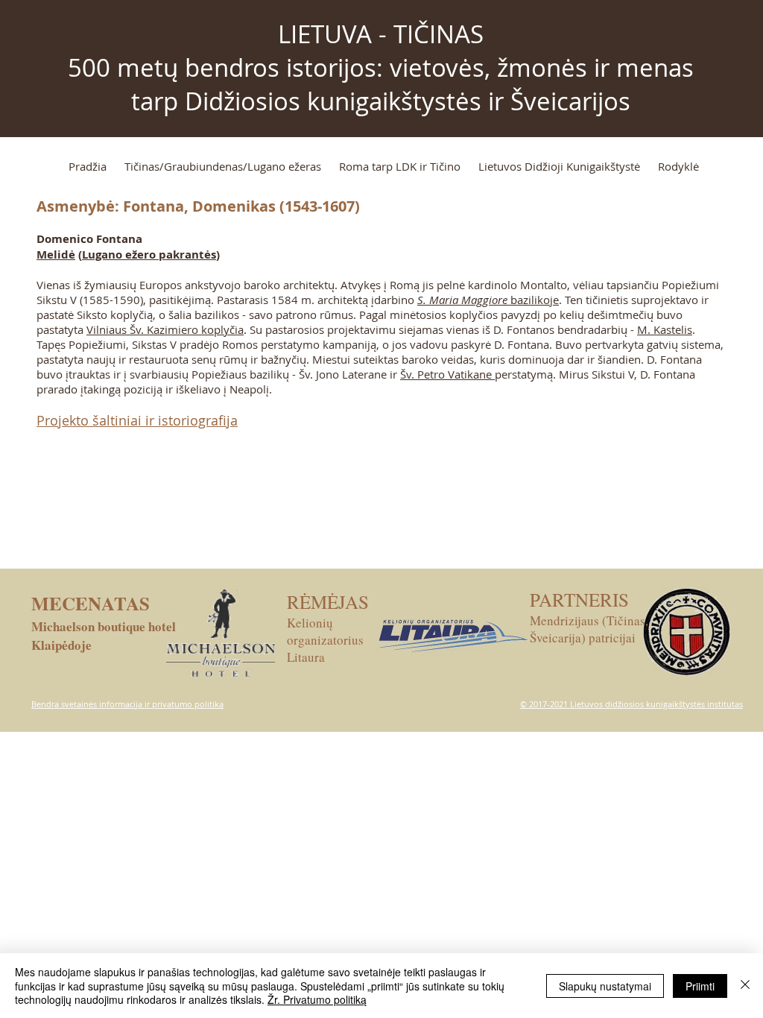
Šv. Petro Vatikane (447, 374)
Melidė (56, 254)
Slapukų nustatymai (605, 986)
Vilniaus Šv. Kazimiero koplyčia (165, 329)
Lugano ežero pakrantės (149, 254)
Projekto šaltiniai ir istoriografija (137, 420)
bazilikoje (488, 299)
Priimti (700, 986)
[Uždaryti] (745, 985)
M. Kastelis (664, 329)
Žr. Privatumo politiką (317, 999)
